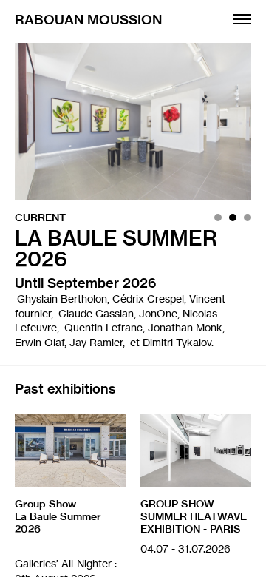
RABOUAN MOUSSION (88, 20)
